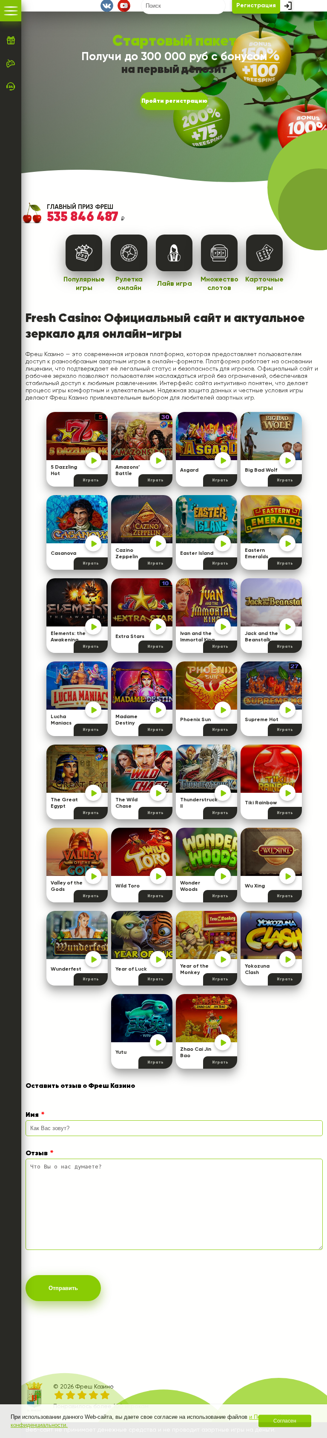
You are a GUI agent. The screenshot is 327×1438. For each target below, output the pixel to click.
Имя (32, 1115)
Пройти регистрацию (174, 101)
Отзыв (37, 1153)
